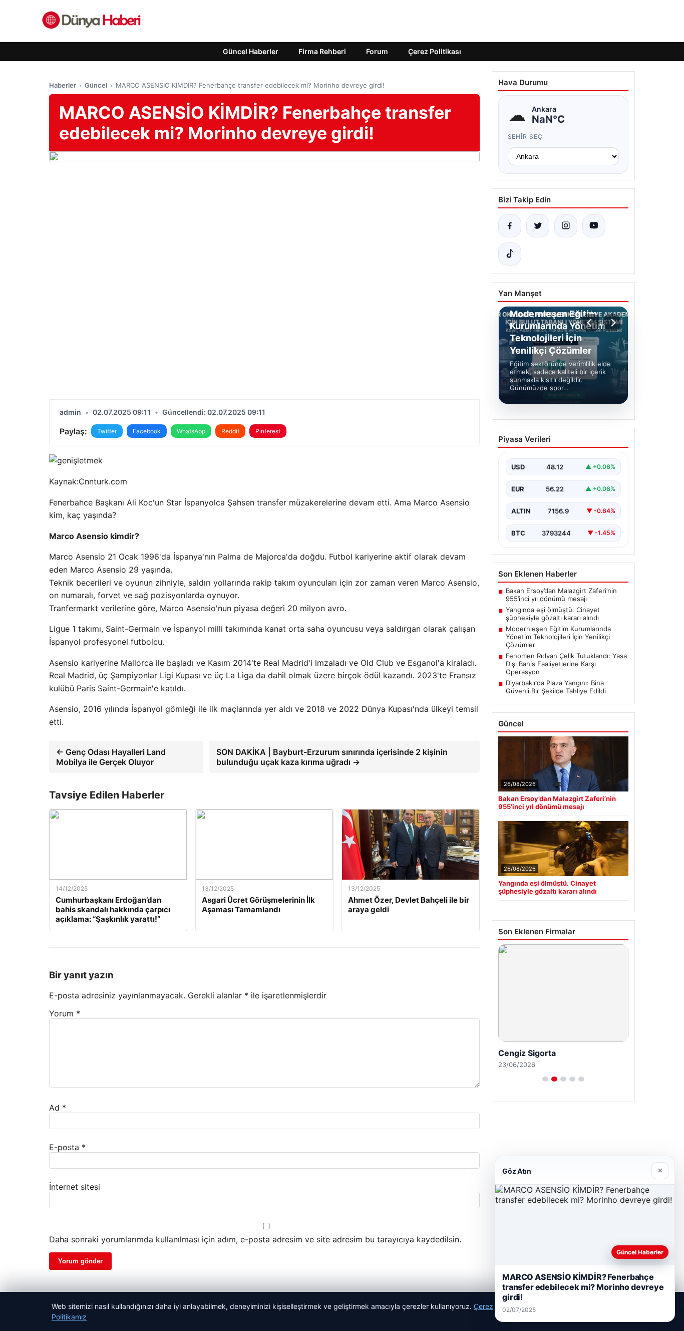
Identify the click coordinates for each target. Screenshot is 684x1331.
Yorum (64, 1013)
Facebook (147, 431)
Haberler (62, 85)
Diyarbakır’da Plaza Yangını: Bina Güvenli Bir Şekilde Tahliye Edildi (556, 687)
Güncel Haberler (250, 51)
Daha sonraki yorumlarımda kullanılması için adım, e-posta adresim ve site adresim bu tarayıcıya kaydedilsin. (255, 1239)
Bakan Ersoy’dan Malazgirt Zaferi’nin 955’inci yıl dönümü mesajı (561, 595)
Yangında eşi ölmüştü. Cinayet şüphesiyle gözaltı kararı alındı (553, 614)
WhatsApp (191, 431)
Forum (377, 51)
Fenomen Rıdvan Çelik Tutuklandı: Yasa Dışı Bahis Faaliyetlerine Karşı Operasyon (566, 664)
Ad (57, 1108)
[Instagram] (565, 225)
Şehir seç (525, 136)
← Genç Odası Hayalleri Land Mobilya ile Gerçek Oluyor (111, 757)
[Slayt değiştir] (545, 1079)
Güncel (96, 85)
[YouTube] (593, 225)
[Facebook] (509, 225)
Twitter (107, 431)
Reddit (230, 431)
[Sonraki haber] (611, 322)
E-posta (67, 1147)
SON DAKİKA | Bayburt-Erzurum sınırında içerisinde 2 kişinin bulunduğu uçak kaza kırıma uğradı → (332, 757)
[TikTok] (509, 253)
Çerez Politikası (434, 51)
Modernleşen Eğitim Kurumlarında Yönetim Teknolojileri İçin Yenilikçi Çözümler (558, 637)
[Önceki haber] (590, 322)
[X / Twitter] (537, 225)
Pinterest (267, 431)
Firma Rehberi (322, 51)
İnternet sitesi (74, 1187)
